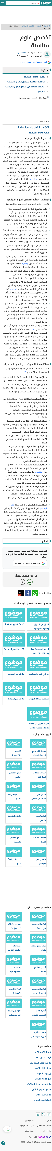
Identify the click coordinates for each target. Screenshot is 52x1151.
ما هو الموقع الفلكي (41, 1089)
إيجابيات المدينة (44, 1073)
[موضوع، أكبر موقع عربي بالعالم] (46, 4)
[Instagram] (38, 1114)
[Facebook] (49, 1114)
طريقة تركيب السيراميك (40, 1063)
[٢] (4, 203)
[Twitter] (43, 1114)
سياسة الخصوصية (27, 1125)
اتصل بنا (48, 1120)
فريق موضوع (29, 1131)
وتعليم (25, 264)
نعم (29, 582)
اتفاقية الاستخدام (44, 1125)
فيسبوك (28, 593)
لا (22, 582)
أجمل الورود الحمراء (42, 1100)
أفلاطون (38, 472)
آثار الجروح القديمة (42, 1079)
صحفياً (32, 329)
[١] (33, 193)
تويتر (21, 593)
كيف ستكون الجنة (43, 1057)
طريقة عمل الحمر (43, 1095)
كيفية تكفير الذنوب (42, 1052)
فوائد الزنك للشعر (43, 1068)
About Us (47, 1131)
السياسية (34, 179)
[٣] (25, 371)
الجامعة (13, 289)
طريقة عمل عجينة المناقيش (39, 1084)
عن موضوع (29, 1120)
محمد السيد (21, 52)
